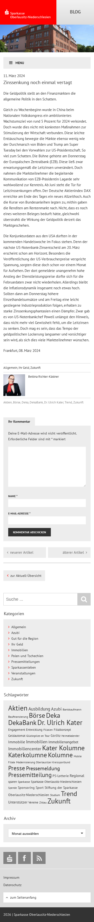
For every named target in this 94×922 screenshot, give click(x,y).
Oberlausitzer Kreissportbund (53, 762)
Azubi (15, 633)
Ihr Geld (24, 368)
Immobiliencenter (24, 748)
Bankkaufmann (72, 709)
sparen (12, 782)
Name (13, 496)
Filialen (48, 729)
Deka (25, 402)
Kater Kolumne (63, 748)
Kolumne (60, 755)
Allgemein (10, 368)
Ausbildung (39, 709)
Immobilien (19, 650)
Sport (40, 787)
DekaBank (36, 402)
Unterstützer (17, 802)
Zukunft (35, 368)
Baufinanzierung (18, 716)
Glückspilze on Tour (38, 736)
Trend (68, 402)
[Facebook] (24, 858)
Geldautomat (16, 736)
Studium (55, 795)
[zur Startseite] (28, 12)
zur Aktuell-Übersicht (25, 575)
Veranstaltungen (23, 673)
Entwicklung (34, 729)
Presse (16, 768)
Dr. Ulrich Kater (53, 402)
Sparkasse (24, 782)
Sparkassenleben (23, 667)
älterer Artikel (73, 552)
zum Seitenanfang (23, 897)
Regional (77, 775)
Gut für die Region (24, 638)
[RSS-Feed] (39, 858)
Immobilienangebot (63, 741)
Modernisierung (25, 762)
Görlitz (55, 735)
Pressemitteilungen (25, 661)
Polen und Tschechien (27, 656)
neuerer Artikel (21, 552)
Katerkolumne (27, 755)
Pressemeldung (43, 768)
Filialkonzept (62, 730)
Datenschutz (12, 885)
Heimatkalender (70, 736)
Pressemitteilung (30, 775)
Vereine (33, 802)
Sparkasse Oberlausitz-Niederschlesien (56, 782)
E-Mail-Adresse (19, 513)
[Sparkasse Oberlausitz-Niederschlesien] (9, 858)
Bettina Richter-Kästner (43, 377)
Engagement (16, 729)
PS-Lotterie (61, 776)
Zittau (43, 802)
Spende (12, 788)
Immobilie (16, 741)
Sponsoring (26, 787)
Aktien (7, 402)
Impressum (11, 877)
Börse (16, 402)
